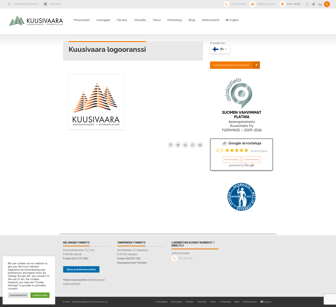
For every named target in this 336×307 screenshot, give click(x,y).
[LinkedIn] (185, 145)
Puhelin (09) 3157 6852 (75, 258)
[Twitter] (178, 145)
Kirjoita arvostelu (251, 159)
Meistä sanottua (232, 159)
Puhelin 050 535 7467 (129, 258)
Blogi (191, 20)
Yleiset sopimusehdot (75, 279)
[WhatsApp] (193, 145)
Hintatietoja (174, 20)
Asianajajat (103, 20)
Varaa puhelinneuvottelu (81, 269)
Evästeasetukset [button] (18, 295)
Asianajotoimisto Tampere (132, 262)
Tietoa (156, 20)
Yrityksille (140, 20)
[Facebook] (171, 145)
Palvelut (122, 20)
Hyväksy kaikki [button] (40, 295)
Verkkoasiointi (210, 20)
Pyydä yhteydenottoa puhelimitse (231, 65)
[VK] (200, 145)
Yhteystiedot (81, 20)
